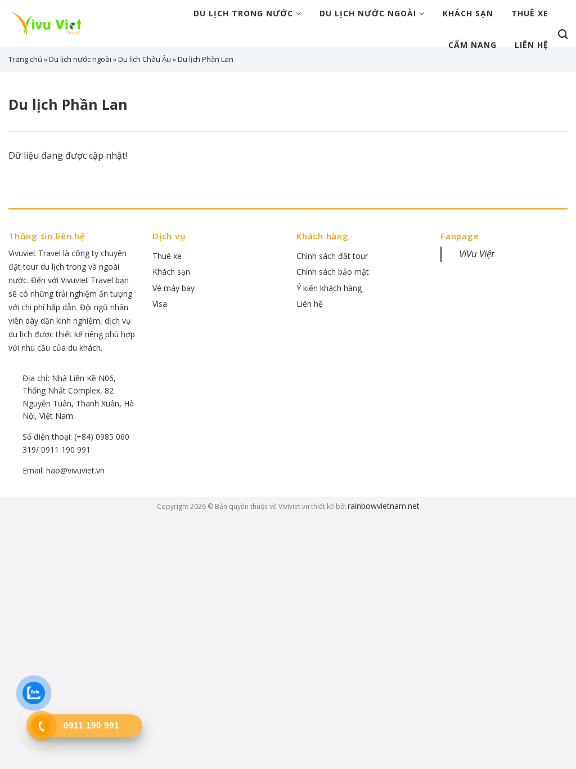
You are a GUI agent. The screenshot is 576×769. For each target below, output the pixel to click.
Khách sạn (468, 13)
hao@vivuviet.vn (75, 470)
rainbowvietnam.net (384, 505)
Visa (159, 303)
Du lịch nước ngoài (369, 13)
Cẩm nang (472, 44)
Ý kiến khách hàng (329, 288)
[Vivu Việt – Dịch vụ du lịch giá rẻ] (50, 23)
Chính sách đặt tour (332, 256)
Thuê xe (529, 13)
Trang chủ (25, 59)
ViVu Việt (476, 253)
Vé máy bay (173, 288)
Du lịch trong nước (245, 13)
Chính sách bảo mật (332, 271)
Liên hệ (531, 44)
